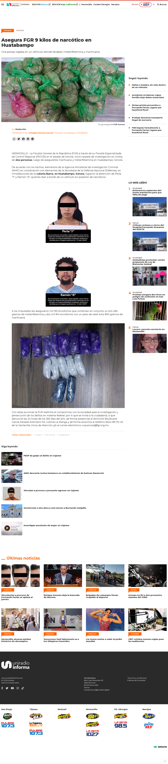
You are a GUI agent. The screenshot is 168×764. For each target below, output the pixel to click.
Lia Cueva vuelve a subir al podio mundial (104, 640)
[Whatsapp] (14, 139)
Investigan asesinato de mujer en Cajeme (46, 525)
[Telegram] (32, 139)
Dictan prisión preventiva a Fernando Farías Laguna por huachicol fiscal (147, 107)
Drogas (38, 435)
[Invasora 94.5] (36, 716)
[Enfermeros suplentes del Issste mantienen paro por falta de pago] (150, 206)
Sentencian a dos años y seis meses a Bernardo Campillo (55, 508)
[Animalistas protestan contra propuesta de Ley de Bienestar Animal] (150, 276)
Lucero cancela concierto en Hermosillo (149, 330)
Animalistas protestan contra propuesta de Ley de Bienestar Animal (149, 262)
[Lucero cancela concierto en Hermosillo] (150, 343)
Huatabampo (64, 435)
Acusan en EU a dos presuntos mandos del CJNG (145, 596)
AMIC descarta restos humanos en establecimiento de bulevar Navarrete (64, 473)
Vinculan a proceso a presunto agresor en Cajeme (51, 490)
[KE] (149, 716)
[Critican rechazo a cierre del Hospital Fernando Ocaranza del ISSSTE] (150, 241)
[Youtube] (12, 688)
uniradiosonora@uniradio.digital (96, 690)
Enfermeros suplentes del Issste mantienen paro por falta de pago (147, 192)
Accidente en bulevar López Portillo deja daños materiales (148, 96)
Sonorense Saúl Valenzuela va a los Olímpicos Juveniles (61, 640)
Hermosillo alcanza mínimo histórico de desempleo (16, 640)
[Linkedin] (28, 139)
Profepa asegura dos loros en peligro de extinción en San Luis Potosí (149, 296)
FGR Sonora (50, 435)
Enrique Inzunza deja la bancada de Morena (62, 596)
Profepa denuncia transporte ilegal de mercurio (147, 119)
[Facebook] (23, 139)
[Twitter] (18, 139)
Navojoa (115, 4)
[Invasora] (7, 716)
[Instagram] (18, 688)
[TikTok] (23, 688)
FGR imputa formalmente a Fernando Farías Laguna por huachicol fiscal (147, 130)
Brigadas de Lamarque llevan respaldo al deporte (102, 596)
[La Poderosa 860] (36, 724)
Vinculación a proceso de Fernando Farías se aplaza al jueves (17, 597)
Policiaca (7, 30)
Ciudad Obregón (101, 4)
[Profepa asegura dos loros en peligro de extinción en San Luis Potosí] (150, 310)
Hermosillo (86, 4)
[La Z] (92, 733)
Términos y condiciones (136, 678)
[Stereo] (92, 716)
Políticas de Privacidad (136, 680)
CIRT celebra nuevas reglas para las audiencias (146, 640)
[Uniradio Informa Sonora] (18, 4)
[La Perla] (149, 725)
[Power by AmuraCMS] (160, 747)
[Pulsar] (7, 724)
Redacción (20, 129)
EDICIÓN (40, 4)
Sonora (20, 30)
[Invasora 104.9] (64, 716)
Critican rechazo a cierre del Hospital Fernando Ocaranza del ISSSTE (148, 227)
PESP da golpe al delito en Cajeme (42, 455)
